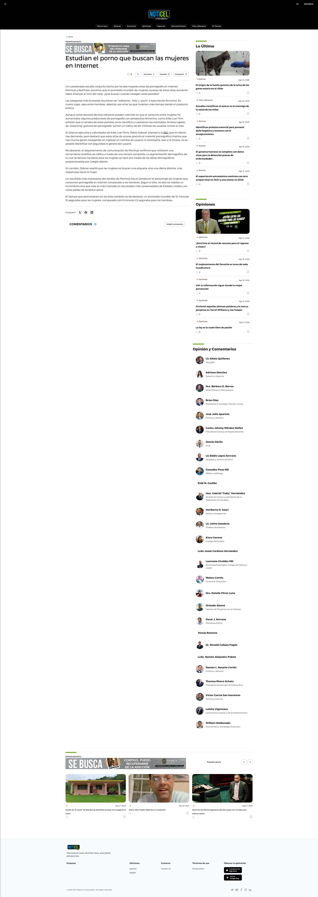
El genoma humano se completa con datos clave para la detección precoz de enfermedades (220, 155)
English (133, 873)
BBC (166, 132)
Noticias (117, 26)
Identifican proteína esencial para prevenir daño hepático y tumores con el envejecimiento (220, 130)
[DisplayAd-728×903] (127, 48)
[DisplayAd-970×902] (125, 763)
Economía (131, 26)
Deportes (161, 26)
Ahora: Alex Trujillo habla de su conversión (83, 810)
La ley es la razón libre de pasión (214, 327)
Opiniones (146, 26)
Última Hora (102, 26)
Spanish (133, 869)
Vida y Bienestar (199, 26)
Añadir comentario (174, 224)
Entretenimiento (178, 26)
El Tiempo (216, 26)
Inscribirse (308, 4)
